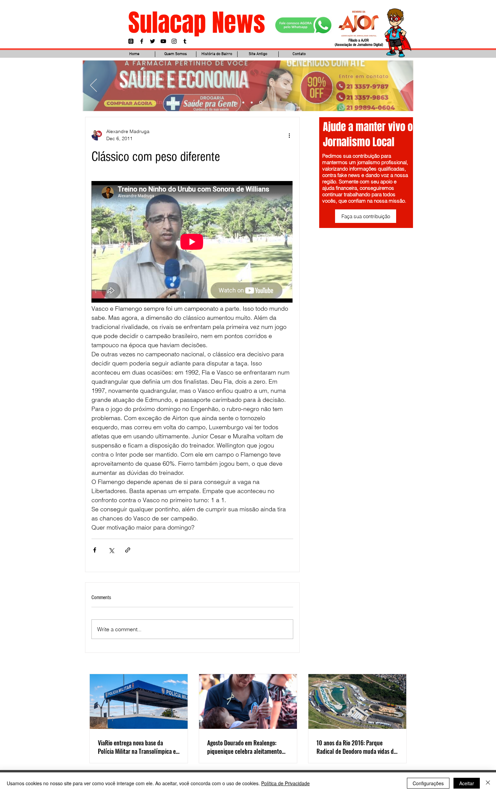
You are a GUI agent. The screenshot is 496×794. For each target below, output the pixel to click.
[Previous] (93, 86)
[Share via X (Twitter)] (111, 550)
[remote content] (192, 242)
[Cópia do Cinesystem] (235, 102)
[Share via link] (128, 550)
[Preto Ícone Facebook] (141, 41)
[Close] (488, 783)
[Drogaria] (260, 102)
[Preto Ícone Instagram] (174, 41)
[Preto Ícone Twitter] (152, 41)
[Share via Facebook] (94, 550)
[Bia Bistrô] (243, 102)
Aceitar (466, 783)
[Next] (402, 86)
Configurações (428, 783)
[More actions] (289, 135)
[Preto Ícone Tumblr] (185, 41)
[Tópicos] (131, 41)
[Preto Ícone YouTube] (163, 41)
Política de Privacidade (285, 783)
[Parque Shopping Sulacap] (252, 102)
